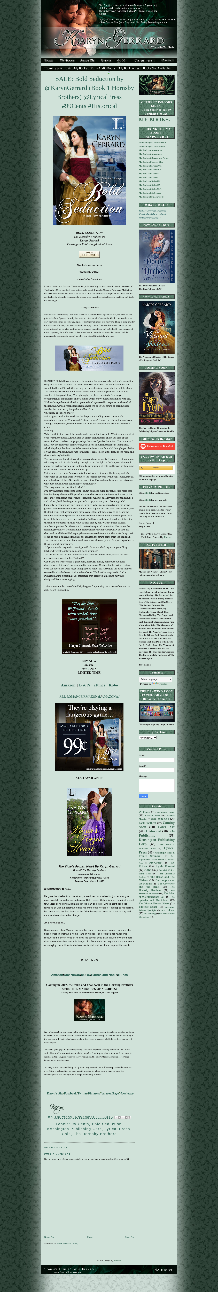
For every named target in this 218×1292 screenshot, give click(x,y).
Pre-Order (155, 862)
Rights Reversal (165, 866)
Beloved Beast (152, 815)
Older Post (130, 1237)
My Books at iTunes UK (150, 165)
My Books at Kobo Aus (150, 192)
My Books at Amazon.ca (150, 153)
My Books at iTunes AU (150, 173)
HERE (147, 493)
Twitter (82, 1093)
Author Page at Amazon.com (152, 142)
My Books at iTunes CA (150, 169)
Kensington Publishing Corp (74, 1129)
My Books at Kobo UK (149, 181)
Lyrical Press (117, 1129)
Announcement (166, 812)
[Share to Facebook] (126, 1117)
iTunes (123, 975)
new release (168, 910)
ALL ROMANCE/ (71, 696)
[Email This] (116, 1117)
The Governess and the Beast (157, 885)
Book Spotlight (147, 823)
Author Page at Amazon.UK (152, 146)
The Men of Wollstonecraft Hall (157, 895)
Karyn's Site (55, 1093)
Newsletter (127, 1093)
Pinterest (94, 1093)
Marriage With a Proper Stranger (157, 854)
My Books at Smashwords (151, 196)
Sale (66, 1134)
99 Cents (80, 1124)
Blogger (168, 537)
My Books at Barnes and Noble (153, 157)
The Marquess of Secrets (157, 892)
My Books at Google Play (151, 161)
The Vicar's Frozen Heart (154, 903)
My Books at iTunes (148, 177)
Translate (163, 683)
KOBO (85, 975)
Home (89, 1237)
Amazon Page (110, 1093)
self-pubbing (150, 913)
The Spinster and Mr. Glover (157, 898)
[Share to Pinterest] (129, 1117)
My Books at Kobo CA (149, 184)
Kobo (113, 685)
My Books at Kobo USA (150, 188)
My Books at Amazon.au (150, 150)
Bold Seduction (107, 1124)
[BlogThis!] (119, 1117)
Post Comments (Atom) (67, 1243)
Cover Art (166, 826)
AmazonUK (72, 975)
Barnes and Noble (104, 975)
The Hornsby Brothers (95, 1134)
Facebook (70, 1093)
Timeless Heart (148, 907)
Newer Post (49, 1237)
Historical (153, 831)
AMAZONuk (92, 696)
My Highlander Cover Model (157, 857)
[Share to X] (122, 1117)
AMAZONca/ (110, 696)
